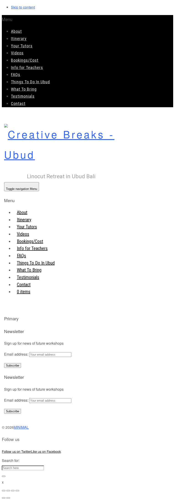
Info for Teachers (27, 67)
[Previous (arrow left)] (3, 498)
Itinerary (19, 38)
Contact (18, 103)
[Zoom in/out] (17, 490)
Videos (17, 53)
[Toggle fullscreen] (13, 490)
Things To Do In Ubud (30, 81)
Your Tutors (22, 45)
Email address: (16, 354)
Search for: (10, 460)
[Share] (8, 490)
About (16, 31)
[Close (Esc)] (3, 490)
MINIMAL (21, 427)
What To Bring (24, 89)
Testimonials (23, 96)
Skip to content (23, 7)
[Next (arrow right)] (8, 498)
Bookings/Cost (25, 60)
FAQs (15, 74)
